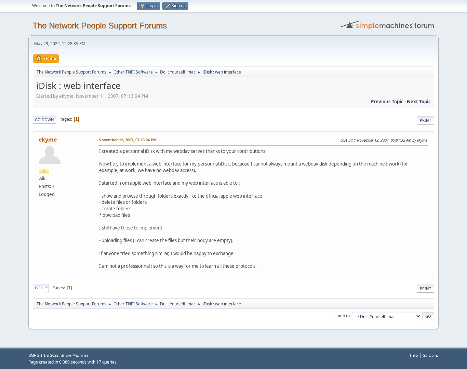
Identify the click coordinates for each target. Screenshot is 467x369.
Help (414, 355)
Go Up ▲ (431, 355)
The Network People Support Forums (99, 25)
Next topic (419, 101)
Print (425, 120)
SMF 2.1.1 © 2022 (43, 355)
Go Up (41, 287)
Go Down (44, 119)
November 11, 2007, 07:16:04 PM (127, 139)
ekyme (48, 139)
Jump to (342, 316)
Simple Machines (75, 355)
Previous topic (387, 101)
